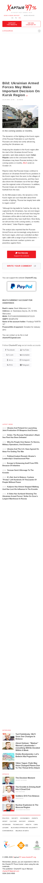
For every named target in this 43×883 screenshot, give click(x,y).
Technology (18, 824)
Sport (4, 821)
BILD (25, 163)
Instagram (26, 360)
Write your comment (21, 266)
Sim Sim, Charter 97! (31, 23)
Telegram (25, 365)
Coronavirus (7, 830)
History (22, 821)
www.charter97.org (29, 857)
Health (28, 824)
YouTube (25, 350)
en (20, 18)
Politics (5, 818)
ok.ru (11, 360)
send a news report (12, 15)
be (12, 18)
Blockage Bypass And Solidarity (24, 827)
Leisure (5, 827)
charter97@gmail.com (10, 871)
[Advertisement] (21, 57)
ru (16, 18)
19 (27, 96)
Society (15, 818)
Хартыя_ (21, 8)
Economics (25, 818)
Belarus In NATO (22, 830)
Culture (13, 821)
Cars (36, 824)
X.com (10, 355)
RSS (11, 365)
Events (35, 818)
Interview (6, 730)
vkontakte (26, 355)
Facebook (11, 350)
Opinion (5, 774)
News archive (29, 15)
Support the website (12, 23)
